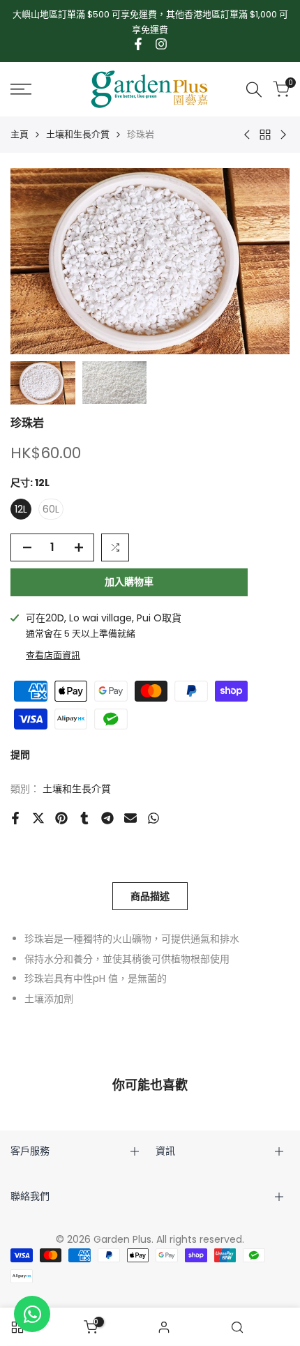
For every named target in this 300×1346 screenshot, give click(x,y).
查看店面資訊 (53, 655)
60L (51, 509)
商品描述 (150, 896)
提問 (20, 755)
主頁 (19, 134)
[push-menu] (20, 89)
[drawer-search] (254, 90)
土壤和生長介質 (78, 134)
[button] (115, 547)
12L (21, 509)
